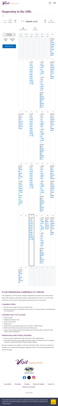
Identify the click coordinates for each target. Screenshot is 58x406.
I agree (53, 401)
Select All (6, 39)
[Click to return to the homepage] (10, 3)
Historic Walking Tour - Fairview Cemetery (21, 195)
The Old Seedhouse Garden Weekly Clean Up (31, 75)
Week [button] (5, 22)
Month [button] (10, 22)
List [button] (15, 22)
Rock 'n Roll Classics (47, 225)
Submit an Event (23, 29)
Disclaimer (18, 384)
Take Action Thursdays (42, 70)
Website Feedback (38, 384)
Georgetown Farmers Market (52, 48)
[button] (15, 35)
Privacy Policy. (6, 403)
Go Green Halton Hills (53, 174)
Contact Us (51, 384)
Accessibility (7, 384)
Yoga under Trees (21, 174)
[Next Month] (24, 21)
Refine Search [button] (51, 22)
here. (42, 338)
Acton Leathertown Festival (21, 123)
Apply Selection (9, 46)
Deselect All (12, 39)
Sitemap (27, 384)
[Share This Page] (3, 16)
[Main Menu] (54, 3)
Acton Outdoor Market (42, 85)
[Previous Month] (21, 21)
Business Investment (29, 387)
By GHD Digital (29, 392)
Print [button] (45, 22)
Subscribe (35, 29)
